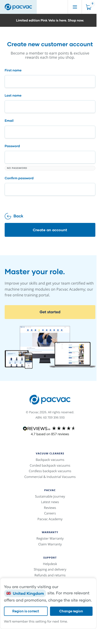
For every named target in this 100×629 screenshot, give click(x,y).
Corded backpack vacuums (50, 465)
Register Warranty (49, 538)
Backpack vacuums (50, 460)
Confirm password (19, 178)
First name (13, 70)
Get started (50, 312)
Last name (13, 95)
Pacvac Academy (50, 519)
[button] (50, 20)
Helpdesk (50, 564)
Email (9, 120)
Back (18, 215)
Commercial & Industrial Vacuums (50, 477)
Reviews (50, 508)
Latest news (50, 502)
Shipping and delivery (50, 569)
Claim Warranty (50, 544)
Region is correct (25, 611)
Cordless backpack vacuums (50, 471)
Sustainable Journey (50, 496)
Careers (50, 513)
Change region (71, 611)
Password (12, 146)
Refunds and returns (50, 575)
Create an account (50, 230)
